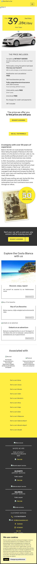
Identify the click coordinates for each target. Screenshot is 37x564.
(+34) (20, 516)
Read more (29, 296)
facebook (20, 524)
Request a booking (18, 120)
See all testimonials (18, 134)
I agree (6, 559)
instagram (20, 527)
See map (19, 459)
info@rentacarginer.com (21, 520)
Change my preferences (17, 559)
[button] (3, 7)
